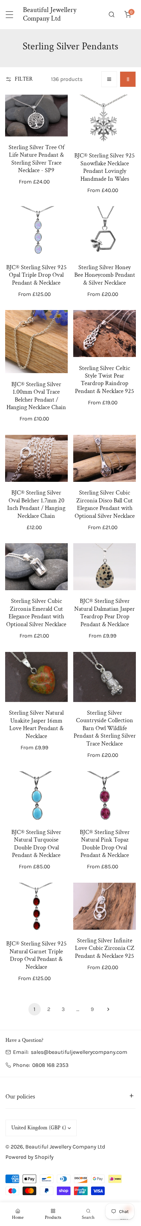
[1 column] (109, 79)
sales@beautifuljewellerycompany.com (79, 1052)
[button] (127, 15)
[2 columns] (128, 79)
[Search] (112, 15)
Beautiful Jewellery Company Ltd (65, 1146)
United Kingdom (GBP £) (38, 1127)
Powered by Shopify (29, 1157)
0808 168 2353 (50, 1065)
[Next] (106, 1009)
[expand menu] (9, 15)
